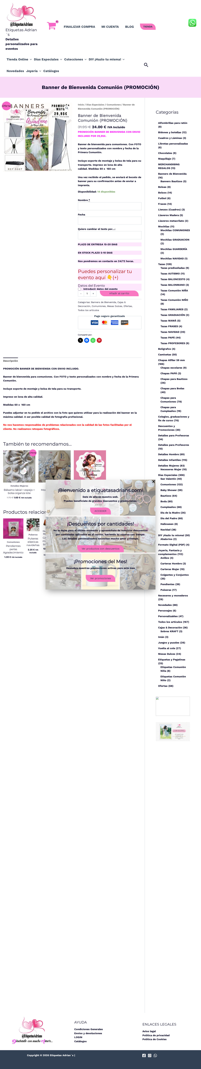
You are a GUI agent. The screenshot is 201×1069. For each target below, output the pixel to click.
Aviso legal (149, 1031)
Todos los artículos (88, 310)
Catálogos (51, 71)
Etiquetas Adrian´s (21, 32)
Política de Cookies (154, 1039)
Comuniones (114, 104)
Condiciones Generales (88, 1029)
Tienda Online (17, 59)
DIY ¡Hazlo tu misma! (105, 59)
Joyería (32, 71)
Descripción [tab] (10, 360)
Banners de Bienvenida (103, 302)
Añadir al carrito (119, 293)
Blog (129, 27)
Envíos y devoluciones (88, 1033)
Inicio (81, 104)
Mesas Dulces (114, 306)
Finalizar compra (79, 27)
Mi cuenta (110, 27)
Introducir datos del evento (100, 288)
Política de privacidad (156, 1035)
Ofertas (128, 306)
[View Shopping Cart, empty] (51, 26)
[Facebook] (144, 1055)
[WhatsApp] (155, 1055)
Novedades (15, 71)
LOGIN (78, 1037)
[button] (148, 27)
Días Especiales (46, 59)
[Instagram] (150, 1055)
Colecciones (73, 59)
